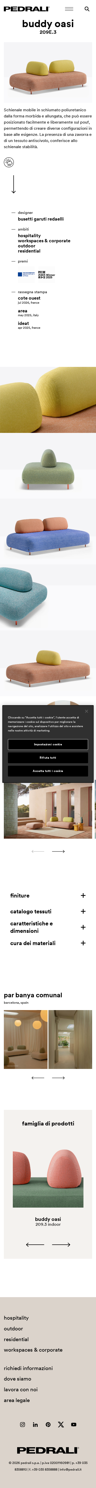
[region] (47, 744)
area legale (17, 1400)
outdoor (26, 245)
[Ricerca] (87, 9)
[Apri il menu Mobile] (69, 9)
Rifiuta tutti (48, 757)
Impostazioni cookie (48, 744)
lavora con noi (21, 1389)
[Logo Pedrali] (27, 9)
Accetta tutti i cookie (48, 771)
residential (29, 251)
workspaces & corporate (44, 240)
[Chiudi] (86, 711)
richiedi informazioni (28, 1368)
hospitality (29, 235)
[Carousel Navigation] (48, 851)
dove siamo (17, 1378)
